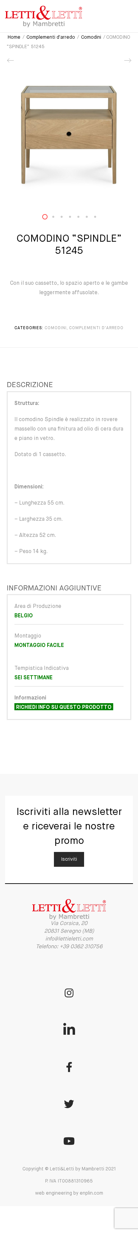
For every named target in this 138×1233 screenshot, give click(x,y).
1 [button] (49, 218)
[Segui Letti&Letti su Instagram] (69, 993)
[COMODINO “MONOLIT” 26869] (11, 63)
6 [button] (91, 218)
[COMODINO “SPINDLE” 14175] (127, 63)
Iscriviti (69, 859)
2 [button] (57, 218)
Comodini (91, 37)
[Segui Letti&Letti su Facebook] (69, 1067)
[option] (69, 135)
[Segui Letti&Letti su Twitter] (69, 1104)
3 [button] (66, 218)
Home (14, 37)
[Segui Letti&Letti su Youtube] (69, 1141)
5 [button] (82, 218)
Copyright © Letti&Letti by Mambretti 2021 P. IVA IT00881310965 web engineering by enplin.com (69, 1181)
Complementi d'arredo (50, 37)
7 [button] (99, 218)
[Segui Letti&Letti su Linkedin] (69, 1030)
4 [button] (74, 218)
